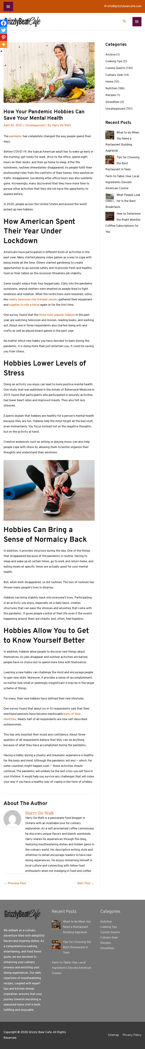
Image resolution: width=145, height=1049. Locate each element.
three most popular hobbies (57, 315)
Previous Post (15, 883)
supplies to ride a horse (24, 305)
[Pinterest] (3, 37)
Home (109, 82)
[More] (3, 44)
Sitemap (113, 1035)
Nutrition (111, 89)
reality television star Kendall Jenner (33, 300)
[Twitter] (3, 30)
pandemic (15, 136)
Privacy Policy (132, 1035)
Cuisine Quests (115, 68)
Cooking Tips (113, 61)
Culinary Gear (114, 75)
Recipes (110, 95)
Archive (110, 55)
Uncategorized (35, 125)
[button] (124, 21)
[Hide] (1, 51)
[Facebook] (3, 23)
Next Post (85, 883)
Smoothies (112, 102)
